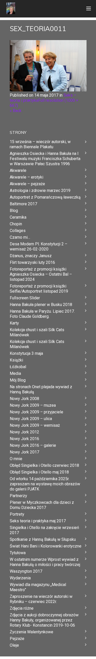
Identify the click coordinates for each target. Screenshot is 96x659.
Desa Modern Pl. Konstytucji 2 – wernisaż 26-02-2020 (38, 247)
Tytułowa (18, 552)
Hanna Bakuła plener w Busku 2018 (41, 304)
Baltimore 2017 (23, 203)
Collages (18, 230)
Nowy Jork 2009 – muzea (33, 405)
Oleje (14, 645)
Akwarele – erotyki (26, 177)
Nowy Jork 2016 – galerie (33, 445)
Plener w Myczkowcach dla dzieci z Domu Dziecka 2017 (42, 505)
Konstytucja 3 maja (26, 353)
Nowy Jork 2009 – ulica (31, 418)
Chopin (16, 223)
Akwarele (18, 170)
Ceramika (18, 217)
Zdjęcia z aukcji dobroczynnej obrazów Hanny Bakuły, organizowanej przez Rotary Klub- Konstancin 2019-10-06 (44, 620)
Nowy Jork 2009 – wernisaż (35, 425)
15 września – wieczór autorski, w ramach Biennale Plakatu (40, 144)
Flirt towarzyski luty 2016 (32, 262)
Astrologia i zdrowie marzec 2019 (40, 190)
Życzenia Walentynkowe (31, 631)
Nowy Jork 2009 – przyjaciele (36, 412)
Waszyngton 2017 (26, 571)
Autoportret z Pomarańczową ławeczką (45, 197)
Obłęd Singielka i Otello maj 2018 (39, 472)
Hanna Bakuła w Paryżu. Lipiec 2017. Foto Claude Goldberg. (42, 314)
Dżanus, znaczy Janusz (31, 255)
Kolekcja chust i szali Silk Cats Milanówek (37, 332)
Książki (16, 360)
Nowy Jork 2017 (24, 452)
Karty (14, 323)
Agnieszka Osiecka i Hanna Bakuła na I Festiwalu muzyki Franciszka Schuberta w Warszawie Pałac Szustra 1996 (45, 158)
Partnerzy (18, 495)
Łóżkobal (18, 366)
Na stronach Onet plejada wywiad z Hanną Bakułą (41, 389)
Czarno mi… (20, 237)
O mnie (16, 458)
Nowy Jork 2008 (24, 398)
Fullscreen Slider (25, 297)
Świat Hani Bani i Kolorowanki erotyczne (45, 546)
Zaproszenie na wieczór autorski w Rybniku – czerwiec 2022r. (41, 599)
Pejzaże (17, 638)
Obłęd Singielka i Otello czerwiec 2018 (44, 465)
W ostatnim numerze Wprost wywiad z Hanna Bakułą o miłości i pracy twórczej (45, 562)
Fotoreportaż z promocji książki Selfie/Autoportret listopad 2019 (39, 289)
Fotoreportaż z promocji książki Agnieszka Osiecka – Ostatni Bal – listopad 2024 (41, 274)
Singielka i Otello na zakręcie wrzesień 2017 (44, 530)
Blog (14, 210)
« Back (16, 110)
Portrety (17, 514)
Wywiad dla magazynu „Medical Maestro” (38, 587)
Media (15, 373)
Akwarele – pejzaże (27, 183)
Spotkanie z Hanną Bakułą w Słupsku (43, 539)
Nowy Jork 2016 (24, 438)
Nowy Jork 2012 (24, 432)
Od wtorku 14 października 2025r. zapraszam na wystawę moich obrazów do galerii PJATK (45, 483)
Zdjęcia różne (22, 608)
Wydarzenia (20, 578)
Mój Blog (18, 380)
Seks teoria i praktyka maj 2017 (38, 520)
